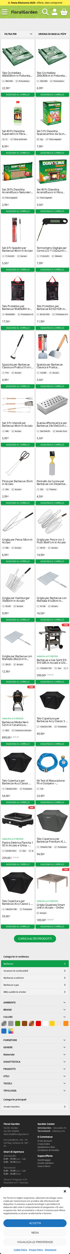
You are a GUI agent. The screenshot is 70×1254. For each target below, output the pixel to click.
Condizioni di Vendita (48, 1150)
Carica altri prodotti (35, 938)
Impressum (50, 1249)
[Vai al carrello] (64, 13)
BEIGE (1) (59, 1023)
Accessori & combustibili (16, 970)
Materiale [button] (8, 1054)
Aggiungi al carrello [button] (18, 94)
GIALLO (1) (52, 1023)
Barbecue (8, 963)
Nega (35, 1232)
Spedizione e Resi (46, 1147)
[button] (65, 1191)
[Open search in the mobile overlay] (45, 12)
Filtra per (10, 34)
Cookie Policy (20, 1249)
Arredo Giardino (12, 1106)
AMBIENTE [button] (9, 1002)
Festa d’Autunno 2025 (23, 2)
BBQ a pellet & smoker (15, 991)
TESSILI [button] (7, 1083)
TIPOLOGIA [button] (9, 1090)
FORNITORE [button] (10, 1040)
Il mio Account (45, 1140)
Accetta (35, 1223)
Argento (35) (3, 1023)
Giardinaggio (44, 1159)
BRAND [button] (7, 1009)
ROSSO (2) (38, 1023)
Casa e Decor (44, 1166)
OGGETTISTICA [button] (11, 1061)
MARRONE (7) (24, 1023)
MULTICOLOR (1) (10, 1031)
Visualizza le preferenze (35, 1242)
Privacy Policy (36, 1249)
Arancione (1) (65, 1023)
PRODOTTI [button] (9, 1069)
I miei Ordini (44, 1143)
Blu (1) (3, 1031)
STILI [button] (6, 1076)
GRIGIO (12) (10, 1023)
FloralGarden (24, 12)
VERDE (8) (17, 1023)
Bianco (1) (45, 1023)
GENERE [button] (8, 1047)
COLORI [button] (7, 1016)
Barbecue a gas (11, 984)
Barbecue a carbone (14, 977)
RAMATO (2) (31, 1023)
